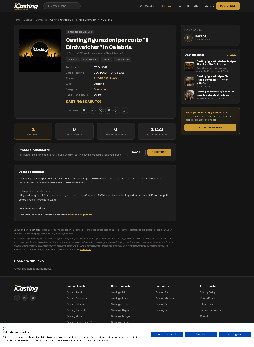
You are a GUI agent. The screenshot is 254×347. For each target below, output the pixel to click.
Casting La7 (161, 310)
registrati (86, 214)
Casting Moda (74, 316)
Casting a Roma (119, 298)
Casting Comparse (76, 298)
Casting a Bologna (121, 316)
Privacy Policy (207, 292)
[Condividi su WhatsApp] (84, 110)
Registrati (228, 5)
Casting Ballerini (75, 304)
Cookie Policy (207, 298)
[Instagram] (25, 298)
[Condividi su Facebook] (92, 110)
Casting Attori (74, 292)
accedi (72, 214)
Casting (166, 5)
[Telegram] (33, 298)
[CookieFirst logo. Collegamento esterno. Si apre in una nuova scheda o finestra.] (4, 328)
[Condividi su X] (100, 110)
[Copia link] (125, 110)
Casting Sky (162, 304)
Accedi (209, 5)
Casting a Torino (120, 304)
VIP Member (147, 5)
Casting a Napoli (120, 310)
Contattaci (85, 249)
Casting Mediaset (165, 298)
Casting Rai (161, 292)
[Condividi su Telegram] (108, 110)
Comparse (41, 19)
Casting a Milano (120, 292)
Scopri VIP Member (210, 127)
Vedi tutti (231, 55)
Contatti (192, 5)
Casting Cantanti (76, 310)
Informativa (206, 304)
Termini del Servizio (210, 310)
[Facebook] (17, 298)
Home (17, 19)
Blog (179, 5)
